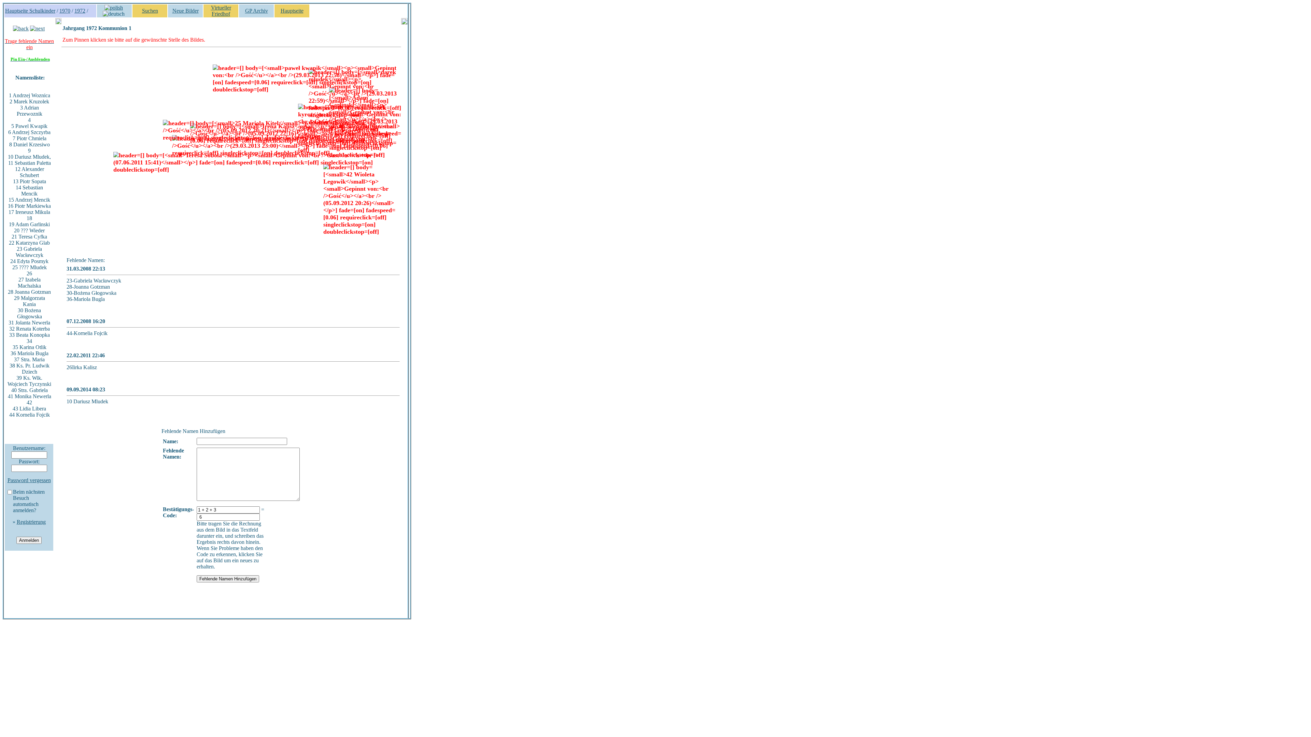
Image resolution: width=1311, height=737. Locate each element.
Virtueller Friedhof (221, 11)
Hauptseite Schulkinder (30, 11)
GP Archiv (256, 11)
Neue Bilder (185, 11)
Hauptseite (292, 11)
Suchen (150, 11)
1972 (79, 11)
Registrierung (31, 522)
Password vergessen (29, 480)
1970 (64, 11)
